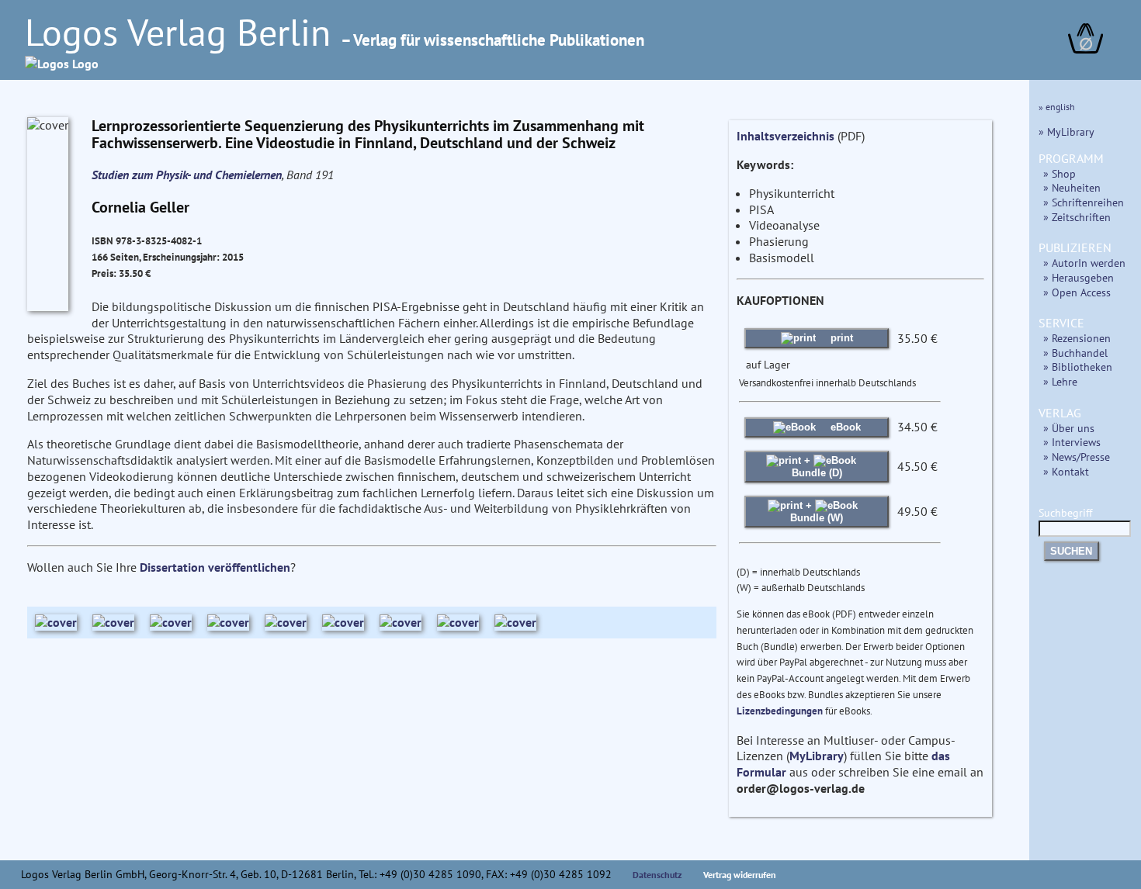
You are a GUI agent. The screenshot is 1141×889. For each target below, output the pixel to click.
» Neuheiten (1072, 187)
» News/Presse (1076, 456)
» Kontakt (1066, 471)
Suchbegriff (1065, 512)
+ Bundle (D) (817, 467)
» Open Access (1077, 292)
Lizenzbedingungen (780, 711)
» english (1057, 106)
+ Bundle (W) (816, 512)
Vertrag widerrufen (739, 874)
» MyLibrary (1066, 131)
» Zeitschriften (1077, 216)
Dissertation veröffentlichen (215, 567)
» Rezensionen (1077, 337)
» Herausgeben (1078, 277)
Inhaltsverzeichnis (785, 136)
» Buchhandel (1075, 352)
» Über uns (1068, 427)
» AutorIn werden (1084, 262)
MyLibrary (816, 755)
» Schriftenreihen (1083, 202)
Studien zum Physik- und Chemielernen (187, 174)
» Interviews (1072, 441)
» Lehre (1060, 381)
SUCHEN (1071, 551)
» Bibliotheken (1077, 366)
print (840, 338)
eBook (844, 427)
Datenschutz (657, 874)
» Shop (1059, 173)
